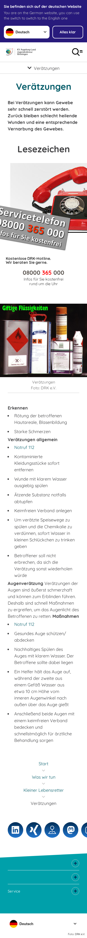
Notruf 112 (24, 447)
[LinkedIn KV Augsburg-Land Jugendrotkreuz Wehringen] (15, 830)
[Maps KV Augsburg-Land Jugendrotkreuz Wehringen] (52, 830)
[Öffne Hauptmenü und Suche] (77, 52)
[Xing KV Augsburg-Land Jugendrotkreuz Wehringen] (34, 830)
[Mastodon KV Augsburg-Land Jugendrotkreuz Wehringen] (70, 830)
